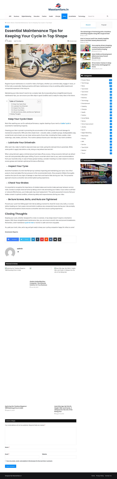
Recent (88, 25)
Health (51, 16)
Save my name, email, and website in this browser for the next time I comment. (30, 461)
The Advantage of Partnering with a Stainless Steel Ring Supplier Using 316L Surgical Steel (95, 32)
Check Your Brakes (19, 110)
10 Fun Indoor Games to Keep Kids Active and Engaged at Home (101, 65)
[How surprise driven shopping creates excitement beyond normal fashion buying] (85, 47)
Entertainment (86, 103)
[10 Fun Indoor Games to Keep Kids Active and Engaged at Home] (85, 65)
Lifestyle (57, 16)
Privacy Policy (100, 475)
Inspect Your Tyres (19, 108)
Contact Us (108, 475)
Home (8, 22)
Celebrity (84, 106)
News (64, 16)
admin (10, 41)
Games (84, 121)
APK (10, 16)
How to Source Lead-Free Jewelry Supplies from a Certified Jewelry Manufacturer (94, 39)
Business (16, 16)
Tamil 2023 (85, 91)
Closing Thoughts (15, 114)
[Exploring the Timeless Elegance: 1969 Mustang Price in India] (16, 336)
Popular (103, 25)
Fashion (44, 16)
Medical (84, 150)
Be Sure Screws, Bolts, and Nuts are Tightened (27, 112)
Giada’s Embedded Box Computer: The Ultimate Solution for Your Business (38, 283)
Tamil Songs (85, 83)
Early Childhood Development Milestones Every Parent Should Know (102, 56)
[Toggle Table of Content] (38, 101)
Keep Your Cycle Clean (19, 104)
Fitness (84, 138)
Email (7, 454)
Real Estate (85, 135)
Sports (83, 130)
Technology (81, 16)
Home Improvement (87, 124)
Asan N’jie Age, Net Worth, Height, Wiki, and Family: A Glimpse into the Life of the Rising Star (63, 408)
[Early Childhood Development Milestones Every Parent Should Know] (85, 56)
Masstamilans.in (17, 475)
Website (44, 454)
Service (84, 144)
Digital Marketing (26, 16)
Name (7, 447)
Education (36, 16)
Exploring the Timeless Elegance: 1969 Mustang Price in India (16, 407)
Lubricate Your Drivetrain (21, 106)
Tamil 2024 (85, 147)
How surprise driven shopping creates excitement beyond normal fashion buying (102, 47)
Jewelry (84, 127)
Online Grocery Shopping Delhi (94, 182)
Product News (86, 80)
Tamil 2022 (85, 89)
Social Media (72, 16)
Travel (83, 153)
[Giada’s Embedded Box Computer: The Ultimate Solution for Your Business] (41, 273)
